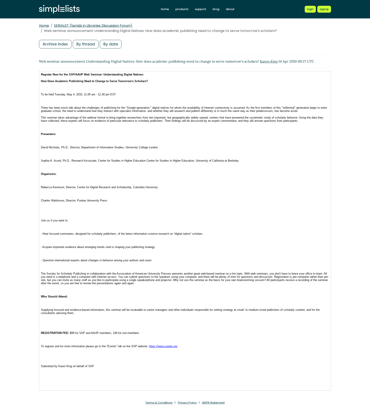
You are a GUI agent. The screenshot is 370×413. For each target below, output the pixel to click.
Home (44, 25)
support (200, 9)
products (181, 9)
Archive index (55, 44)
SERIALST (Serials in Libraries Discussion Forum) (93, 25)
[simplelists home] (59, 9)
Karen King (269, 61)
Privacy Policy (187, 403)
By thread (85, 44)
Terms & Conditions (159, 403)
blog (216, 9)
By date (110, 44)
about (230, 9)
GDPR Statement (213, 403)
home (165, 9)
